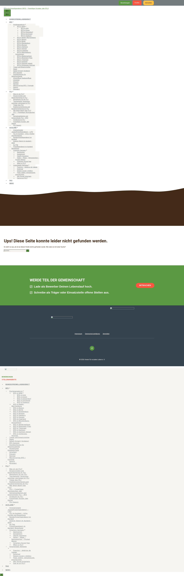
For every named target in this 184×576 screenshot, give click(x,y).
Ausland (13, 128)
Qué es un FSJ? (22, 178)
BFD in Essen (25, 30)
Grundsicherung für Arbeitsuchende (19, 75)
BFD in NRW (21, 26)
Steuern (16, 82)
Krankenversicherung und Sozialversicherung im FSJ (21, 108)
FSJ (10, 92)
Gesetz (15, 87)
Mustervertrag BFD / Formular (23, 85)
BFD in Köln (25, 28)
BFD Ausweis (17, 73)
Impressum (78, 334)
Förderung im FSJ (19, 120)
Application (21, 152)
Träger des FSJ (18, 105)
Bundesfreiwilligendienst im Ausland (22, 138)
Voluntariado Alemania (20, 165)
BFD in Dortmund (26, 34)
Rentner (16, 84)
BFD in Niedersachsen (24, 56)
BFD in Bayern (21, 39)
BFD (10, 22)
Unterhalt (16, 80)
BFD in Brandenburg (23, 43)
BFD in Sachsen (22, 62)
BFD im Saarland (22, 51)
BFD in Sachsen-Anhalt (24, 63)
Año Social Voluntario (24, 176)
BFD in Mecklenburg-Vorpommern (23, 53)
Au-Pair (15, 145)
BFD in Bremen (22, 45)
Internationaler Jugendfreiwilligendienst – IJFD (22, 131)
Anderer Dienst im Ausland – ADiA (22, 142)
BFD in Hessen (22, 49)
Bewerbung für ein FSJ (20, 99)
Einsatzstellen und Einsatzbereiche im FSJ (19, 97)
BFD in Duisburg (26, 36)
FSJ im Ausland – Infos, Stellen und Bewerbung (23, 135)
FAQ (10, 180)
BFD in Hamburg (22, 47)
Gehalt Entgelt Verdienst (21, 71)
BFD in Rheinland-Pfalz (24, 58)
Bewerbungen (125, 3)
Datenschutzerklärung (92, 334)
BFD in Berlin (21, 41)
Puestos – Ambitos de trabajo (27, 167)
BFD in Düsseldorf (27, 32)
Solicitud (20, 169)
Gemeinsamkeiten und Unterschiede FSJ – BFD (20, 117)
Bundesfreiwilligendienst (20, 19)
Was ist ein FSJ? (18, 94)
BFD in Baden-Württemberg (26, 38)
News (11, 183)
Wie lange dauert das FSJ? (22, 110)
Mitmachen (145, 285)
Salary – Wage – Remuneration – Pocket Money (27, 159)
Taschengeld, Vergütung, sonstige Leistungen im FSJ (21, 102)
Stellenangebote (19, 25)
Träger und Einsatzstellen (21, 67)
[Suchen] (27, 250)
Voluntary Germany (19, 150)
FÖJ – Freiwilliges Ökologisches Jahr (23, 113)
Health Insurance (22, 156)
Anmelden (148, 3)
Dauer (15, 69)
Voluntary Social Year (24, 161)
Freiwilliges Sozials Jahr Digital (20, 122)
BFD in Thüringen (22, 60)
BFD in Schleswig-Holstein (26, 65)
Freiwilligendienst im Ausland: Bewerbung (22, 147)
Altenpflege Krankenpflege (22, 78)
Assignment (21, 154)
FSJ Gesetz (17, 125)
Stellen (137, 3)
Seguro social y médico (25, 171)
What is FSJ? (21, 163)
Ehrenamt (16, 89)
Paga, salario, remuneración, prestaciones (25, 173)
